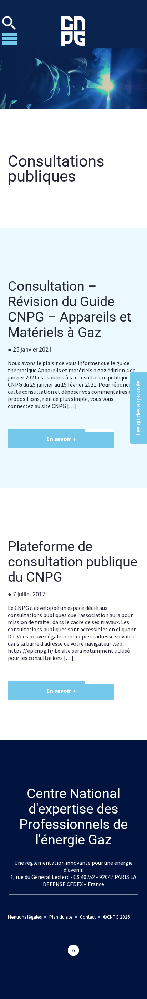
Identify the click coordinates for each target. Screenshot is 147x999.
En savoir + (61, 438)
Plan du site (61, 917)
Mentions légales (25, 917)
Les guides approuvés (138, 408)
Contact (88, 917)
